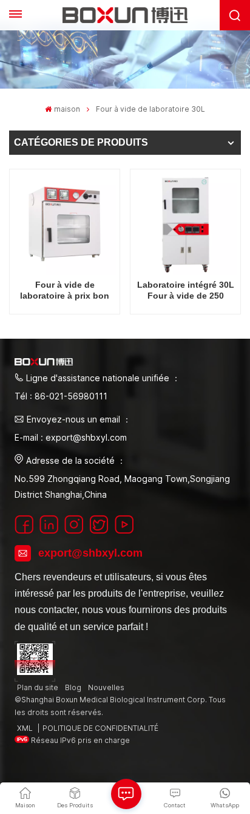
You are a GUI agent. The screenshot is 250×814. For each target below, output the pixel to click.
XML (25, 728)
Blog (73, 687)
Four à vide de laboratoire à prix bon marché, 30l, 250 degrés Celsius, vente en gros (64, 290)
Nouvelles (106, 687)
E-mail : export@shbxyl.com (71, 437)
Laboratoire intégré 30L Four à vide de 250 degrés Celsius (185, 290)
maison (66, 109)
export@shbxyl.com (90, 553)
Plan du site (37, 687)
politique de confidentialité (100, 728)
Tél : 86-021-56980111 (61, 396)
